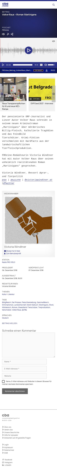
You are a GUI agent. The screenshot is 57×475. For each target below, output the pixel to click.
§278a (24, 310)
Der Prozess (16, 302)
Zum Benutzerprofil (13, 254)
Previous (1, 94)
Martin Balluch (32, 305)
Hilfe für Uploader (11, 435)
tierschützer (6, 310)
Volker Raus (16, 310)
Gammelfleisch (43, 302)
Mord (51, 305)
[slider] (22, 65)
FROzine (5, 30)
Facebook (8, 460)
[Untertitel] (41, 64)
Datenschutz (9, 450)
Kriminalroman (7, 305)
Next (54, 94)
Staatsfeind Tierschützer (27, 307)
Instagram (8, 462)
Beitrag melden (9, 323)
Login (6, 445)
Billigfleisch (6, 302)
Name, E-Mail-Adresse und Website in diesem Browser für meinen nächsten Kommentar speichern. (26, 383)
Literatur (11, 294)
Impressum (8, 447)
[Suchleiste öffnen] (53, 5)
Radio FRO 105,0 (8, 262)
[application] (28, 65)
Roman (14, 307)
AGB (6, 453)
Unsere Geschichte (11, 432)
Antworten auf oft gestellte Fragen (17, 438)
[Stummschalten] (45, 64)
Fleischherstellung (29, 302)
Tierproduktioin (44, 307)
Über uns (7, 427)
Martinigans (43, 305)
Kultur (4, 294)
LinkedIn (7, 465)
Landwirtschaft (20, 305)
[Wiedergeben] (3, 64)
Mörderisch (6, 307)
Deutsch (5, 318)
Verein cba (8, 430)
